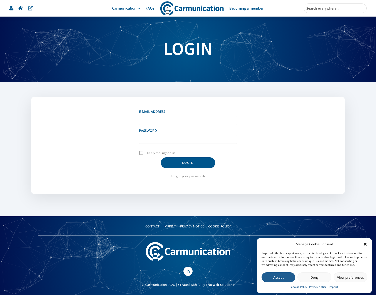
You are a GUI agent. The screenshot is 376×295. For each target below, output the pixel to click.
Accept (278, 277)
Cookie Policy (299, 287)
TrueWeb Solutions (220, 285)
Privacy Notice (318, 287)
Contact (152, 226)
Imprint (333, 287)
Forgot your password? (188, 176)
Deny (315, 277)
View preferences (350, 277)
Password (148, 130)
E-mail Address (152, 111)
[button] (365, 244)
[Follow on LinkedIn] (188, 271)
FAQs (150, 8)
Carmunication (124, 8)
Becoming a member (246, 8)
